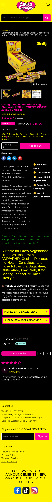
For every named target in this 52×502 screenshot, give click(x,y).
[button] (8, 118)
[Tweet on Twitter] (9, 158)
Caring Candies (17, 114)
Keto (19, 136)
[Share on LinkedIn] (14, 158)
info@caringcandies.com (20, 414)
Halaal (11, 136)
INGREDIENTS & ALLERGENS (20, 312)
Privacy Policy (8, 455)
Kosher (27, 136)
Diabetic (35, 134)
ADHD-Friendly (9, 134)
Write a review (19, 353)
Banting (24, 134)
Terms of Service (9, 458)
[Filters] (41, 353)
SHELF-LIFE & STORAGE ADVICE (22, 320)
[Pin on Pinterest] (20, 158)
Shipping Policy (9, 461)
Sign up (42, 436)
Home (4, 30)
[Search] (47, 17)
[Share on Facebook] (3, 158)
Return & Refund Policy (13, 451)
